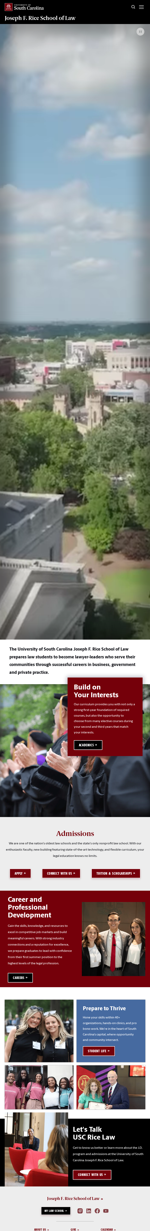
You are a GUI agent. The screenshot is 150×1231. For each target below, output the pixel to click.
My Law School (54, 1211)
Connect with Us (59, 873)
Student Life (97, 1051)
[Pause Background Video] (140, 31)
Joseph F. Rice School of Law (40, 18)
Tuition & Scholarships (114, 873)
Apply (18, 873)
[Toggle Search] (133, 7)
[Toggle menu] (141, 7)
